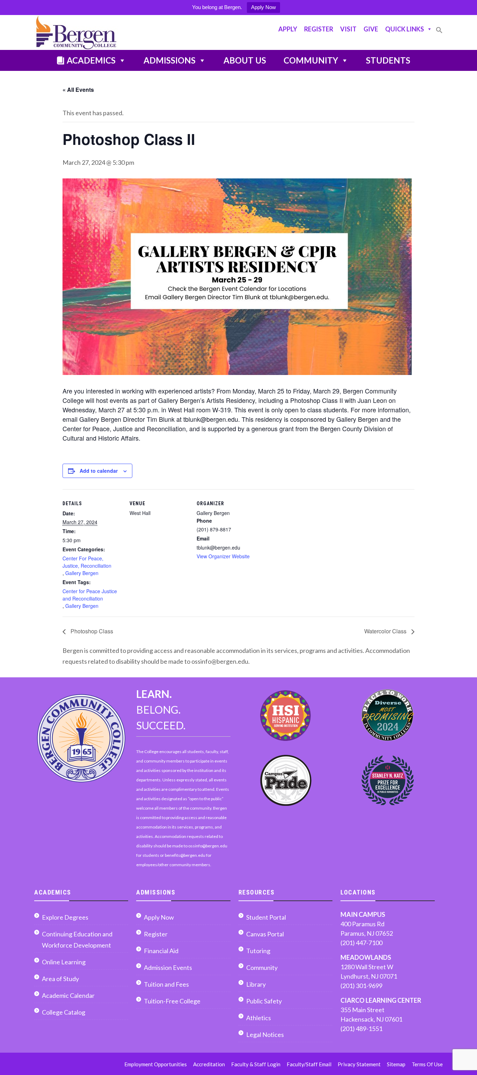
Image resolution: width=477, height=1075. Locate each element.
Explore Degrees (65, 917)
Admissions (170, 60)
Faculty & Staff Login (255, 1064)
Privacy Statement (359, 1064)
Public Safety (264, 1001)
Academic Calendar (68, 995)
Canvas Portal (265, 934)
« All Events (78, 90)
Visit (348, 29)
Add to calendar (99, 470)
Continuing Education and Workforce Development (77, 939)
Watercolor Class (386, 631)
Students (388, 60)
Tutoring (258, 951)
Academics (91, 60)
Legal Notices (265, 1034)
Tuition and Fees (166, 984)
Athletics (258, 1018)
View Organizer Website (223, 556)
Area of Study (60, 978)
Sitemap (396, 1064)
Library (256, 984)
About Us (244, 60)
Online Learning (64, 962)
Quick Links (404, 29)
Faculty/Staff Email (309, 1064)
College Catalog (63, 1012)
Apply (287, 29)
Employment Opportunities (155, 1064)
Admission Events (168, 967)
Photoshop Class (91, 631)
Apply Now (263, 7)
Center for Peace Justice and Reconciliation (90, 595)
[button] (439, 33)
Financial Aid (161, 951)
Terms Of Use (427, 1064)
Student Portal (266, 917)
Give (371, 29)
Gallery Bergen (81, 572)
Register (318, 29)
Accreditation (209, 1064)
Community (311, 60)
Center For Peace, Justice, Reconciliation (87, 562)
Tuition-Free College (172, 1001)
